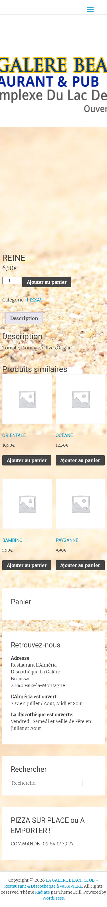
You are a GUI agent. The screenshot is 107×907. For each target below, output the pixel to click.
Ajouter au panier (47, 282)
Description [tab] (24, 318)
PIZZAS (35, 300)
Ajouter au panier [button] (27, 460)
